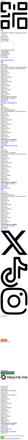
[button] (14, 358)
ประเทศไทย (4, 340)
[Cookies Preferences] (2, 437)
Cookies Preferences (7, 372)
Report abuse (4, 370)
